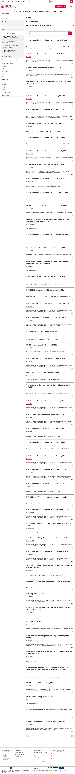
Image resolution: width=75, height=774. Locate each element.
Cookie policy (18, 756)
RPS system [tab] (4, 84)
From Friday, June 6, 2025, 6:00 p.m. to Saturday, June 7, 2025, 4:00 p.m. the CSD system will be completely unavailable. (47, 394)
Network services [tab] (7, 56)
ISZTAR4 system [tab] (5, 74)
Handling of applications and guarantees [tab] (10, 46)
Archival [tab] (4, 25)
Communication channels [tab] (7, 63)
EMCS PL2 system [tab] (6, 71)
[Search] (71, 1)
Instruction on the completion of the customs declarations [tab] (10, 60)
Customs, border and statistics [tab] (8, 41)
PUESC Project (37, 755)
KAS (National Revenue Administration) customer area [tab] (10, 52)
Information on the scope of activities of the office (60, 751)
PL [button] (6, 1)
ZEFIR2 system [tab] (5, 95)
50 (72, 736)
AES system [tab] (4, 66)
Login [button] (70, 6)
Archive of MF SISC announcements (57, 756)
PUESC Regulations (19, 752)
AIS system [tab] (4, 69)
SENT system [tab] (5, 90)
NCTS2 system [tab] (5, 76)
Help (60, 11)
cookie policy (6, 772)
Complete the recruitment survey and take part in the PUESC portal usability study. (43, 379)
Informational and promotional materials (40, 753)
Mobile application (38, 750)
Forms (48, 11)
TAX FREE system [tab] (6, 92)
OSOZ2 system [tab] (5, 79)
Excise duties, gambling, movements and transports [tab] (11, 37)
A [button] (16, 1)
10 (68, 736)
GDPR (54, 753)
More (72, 49)
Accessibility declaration (20, 754)
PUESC (2, 13)
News (54, 11)
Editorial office (37, 757)
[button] (50, 22)
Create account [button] (61, 6)
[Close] (72, 770)
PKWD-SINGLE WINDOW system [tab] (9, 82)
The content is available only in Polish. (34, 90)
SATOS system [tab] (5, 87)
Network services (38, 11)
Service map (17, 750)
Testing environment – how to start (59, 759)
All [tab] (3, 29)
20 (70, 736)
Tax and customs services (21, 11)
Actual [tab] (4, 21)
